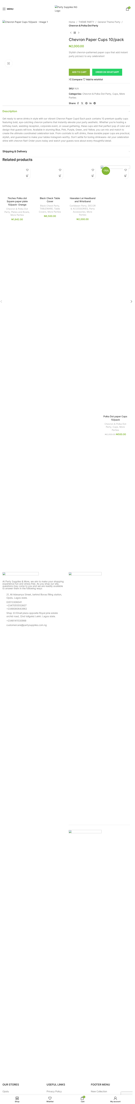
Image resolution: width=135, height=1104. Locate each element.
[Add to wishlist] (27, 170)
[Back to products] (75, 33)
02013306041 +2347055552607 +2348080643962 (16, 605)
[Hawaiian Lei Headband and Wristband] (82, 180)
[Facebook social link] (58, 2)
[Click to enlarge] (8, 63)
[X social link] (62, 2)
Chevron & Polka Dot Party (83, 25)
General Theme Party (109, 21)
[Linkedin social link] (70, 2)
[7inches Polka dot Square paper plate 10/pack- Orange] (17, 180)
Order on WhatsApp (107, 72)
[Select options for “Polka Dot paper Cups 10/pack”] (125, 176)
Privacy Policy (54, 1091)
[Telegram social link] (74, 2)
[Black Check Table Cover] (50, 180)
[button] (60, 176)
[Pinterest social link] (66, 2)
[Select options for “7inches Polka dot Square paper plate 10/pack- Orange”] (27, 176)
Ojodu (5, 1091)
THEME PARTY (86, 21)
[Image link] (20, 574)
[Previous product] (71, 33)
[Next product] (79, 33)
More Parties (17, 215)
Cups (115, 93)
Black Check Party (49, 205)
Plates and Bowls (20, 212)
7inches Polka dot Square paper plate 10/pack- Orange (17, 201)
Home (72, 21)
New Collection (99, 1091)
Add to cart (79, 72)
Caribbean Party (78, 205)
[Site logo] (66, 8)
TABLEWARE (46, 208)
